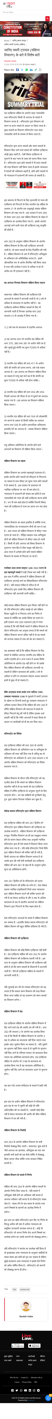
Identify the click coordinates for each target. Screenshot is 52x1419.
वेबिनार (42, 1356)
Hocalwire (30, 1400)
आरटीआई (31, 1356)
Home (6, 41)
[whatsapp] (26, 70)
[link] (36, 70)
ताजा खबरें (7, 1360)
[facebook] (17, 70)
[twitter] (22, 70)
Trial (14, 1289)
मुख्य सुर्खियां (8, 1356)
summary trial (24, 1289)
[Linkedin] (31, 70)
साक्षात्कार (19, 1360)
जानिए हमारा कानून (19, 41)
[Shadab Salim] (26, 1306)
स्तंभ (17, 1356)
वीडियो (42, 1360)
